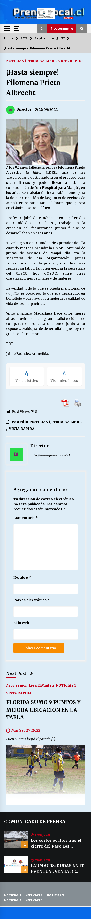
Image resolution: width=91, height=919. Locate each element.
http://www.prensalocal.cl (50, 455)
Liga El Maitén (41, 685)
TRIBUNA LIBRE (42, 61)
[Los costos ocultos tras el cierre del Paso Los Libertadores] (16, 839)
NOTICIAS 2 (33, 895)
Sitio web (21, 623)
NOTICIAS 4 (12, 900)
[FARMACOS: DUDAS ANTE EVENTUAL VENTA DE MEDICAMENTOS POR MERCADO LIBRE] (16, 864)
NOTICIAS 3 (55, 895)
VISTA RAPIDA (71, 61)
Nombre (22, 577)
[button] (42, 28)
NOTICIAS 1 (16, 61)
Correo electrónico (31, 600)
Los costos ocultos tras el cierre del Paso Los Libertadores (56, 843)
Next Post (16, 673)
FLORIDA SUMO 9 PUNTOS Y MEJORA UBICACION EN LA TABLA (43, 710)
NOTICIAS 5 (33, 900)
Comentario (25, 518)
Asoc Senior (16, 685)
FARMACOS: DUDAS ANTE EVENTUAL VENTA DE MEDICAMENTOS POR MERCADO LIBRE (57, 868)
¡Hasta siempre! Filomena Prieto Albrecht (33, 82)
